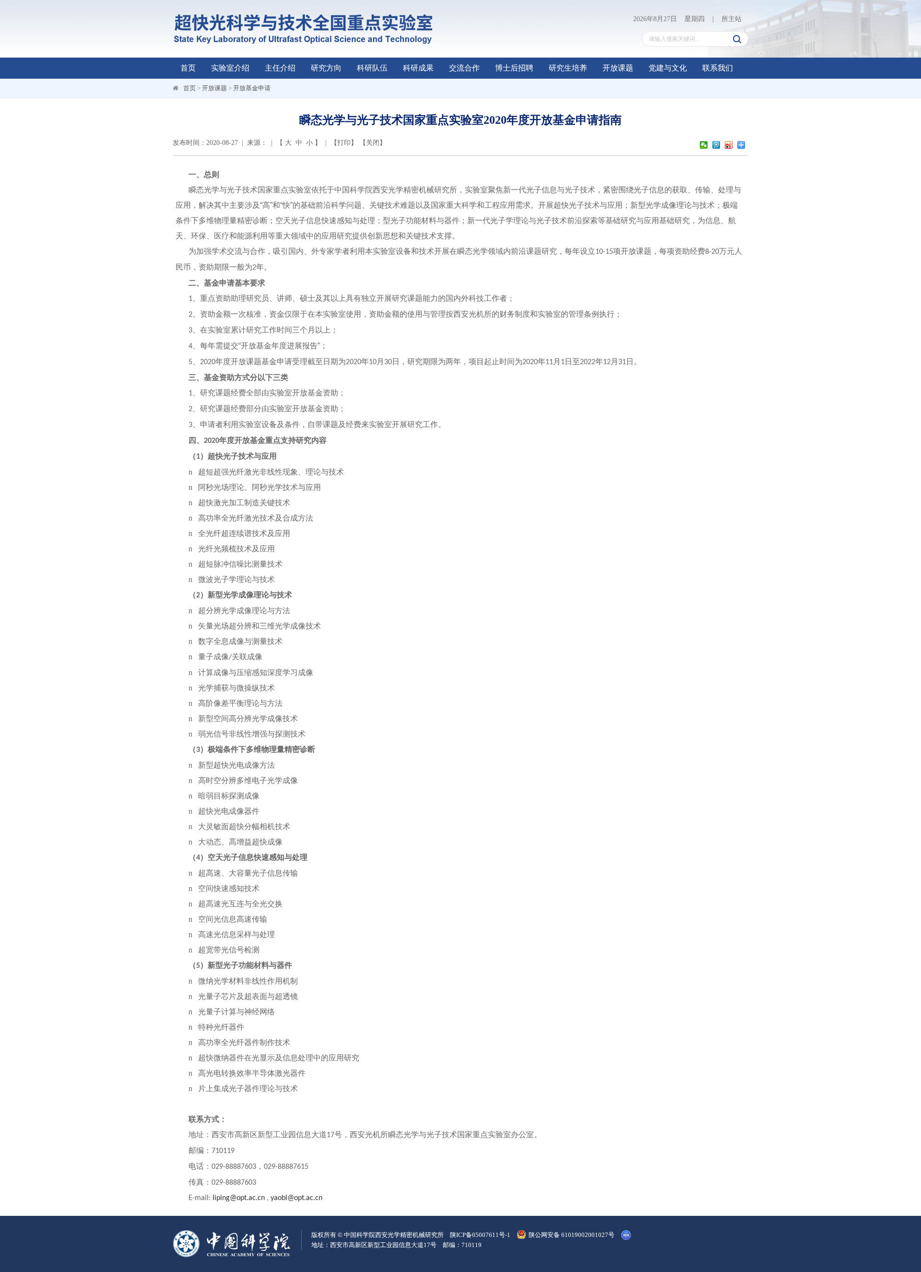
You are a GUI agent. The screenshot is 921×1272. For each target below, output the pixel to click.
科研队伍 (372, 68)
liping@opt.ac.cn (239, 1198)
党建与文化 (668, 68)
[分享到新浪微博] (729, 145)
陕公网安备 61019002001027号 (571, 1234)
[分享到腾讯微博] (717, 145)
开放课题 (617, 68)
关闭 (372, 142)
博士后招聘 (514, 68)
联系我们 (717, 68)
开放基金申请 (252, 88)
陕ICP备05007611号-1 (480, 1234)
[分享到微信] (704, 145)
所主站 (731, 19)
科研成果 (418, 68)
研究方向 (326, 68)
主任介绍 (280, 68)
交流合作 (464, 68)
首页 (188, 68)
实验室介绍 (230, 68)
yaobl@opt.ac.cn (296, 1198)
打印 (344, 142)
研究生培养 (568, 68)
